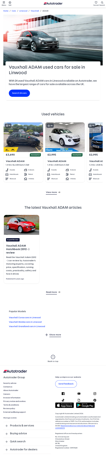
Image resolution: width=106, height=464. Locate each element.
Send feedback (66, 384)
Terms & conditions (11, 405)
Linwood (23, 11)
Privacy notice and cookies (14, 401)
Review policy (9, 409)
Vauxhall (35, 11)
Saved (96, 5)
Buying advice (18, 433)
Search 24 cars (19, 93)
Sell (10, 5)
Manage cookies (10, 418)
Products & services (22, 425)
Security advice (9, 383)
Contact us (7, 387)
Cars (14, 11)
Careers (6, 394)
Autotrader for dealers (23, 449)
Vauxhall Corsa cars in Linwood (25, 318)
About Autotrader (10, 390)
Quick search (18, 441)
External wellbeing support (14, 412)
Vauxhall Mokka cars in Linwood (25, 322)
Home (5, 11)
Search (102, 5)
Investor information (11, 398)
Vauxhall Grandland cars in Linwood (27, 326)
